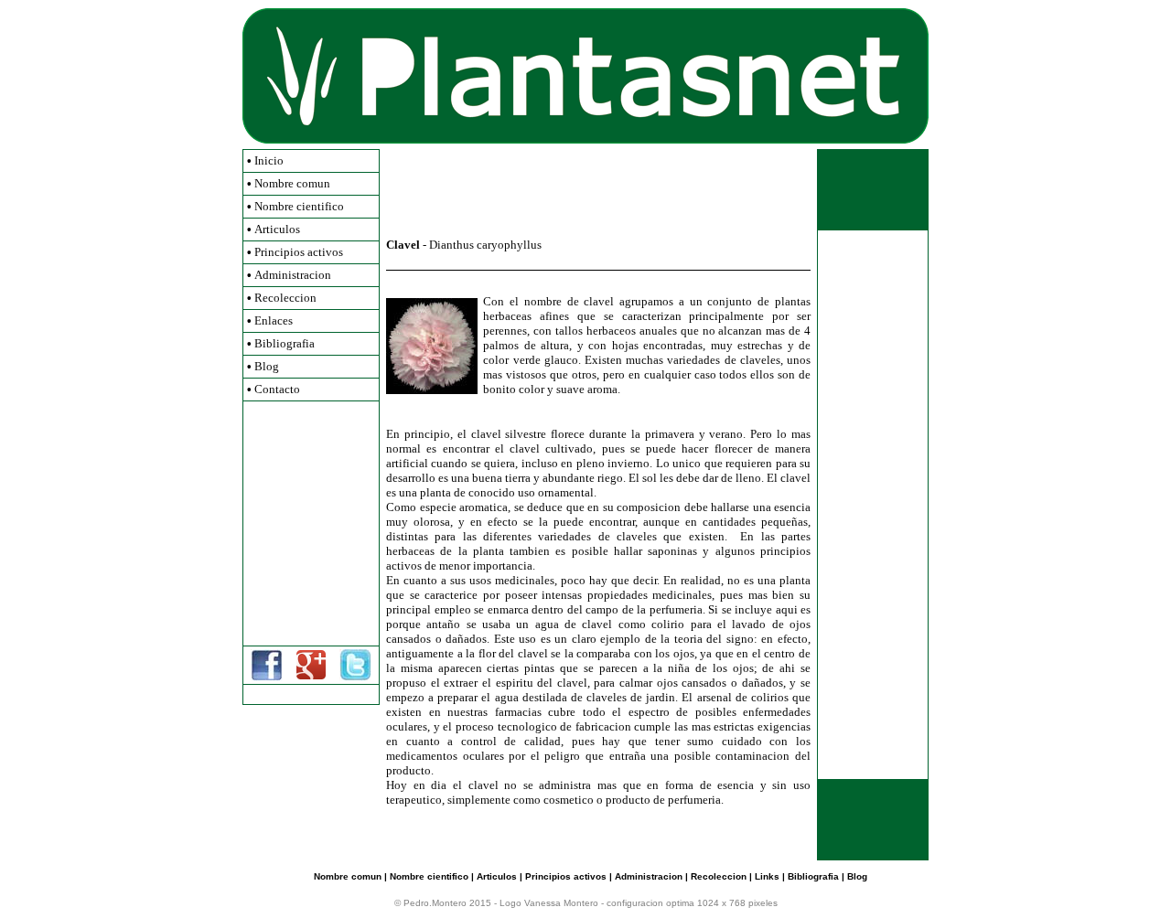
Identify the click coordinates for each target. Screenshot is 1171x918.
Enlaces (273, 320)
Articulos (277, 229)
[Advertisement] (311, 523)
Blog (266, 366)
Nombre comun (292, 183)
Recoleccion (285, 297)
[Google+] (311, 675)
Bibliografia (284, 343)
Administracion (292, 275)
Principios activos (298, 252)
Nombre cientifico (299, 206)
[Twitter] (355, 677)
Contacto (277, 389)
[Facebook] (267, 677)
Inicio (269, 160)
